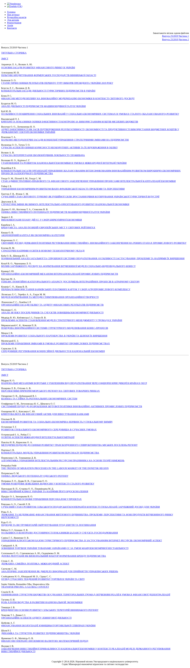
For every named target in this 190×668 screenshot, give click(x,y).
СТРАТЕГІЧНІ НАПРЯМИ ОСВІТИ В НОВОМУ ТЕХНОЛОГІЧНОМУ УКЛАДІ (42, 250)
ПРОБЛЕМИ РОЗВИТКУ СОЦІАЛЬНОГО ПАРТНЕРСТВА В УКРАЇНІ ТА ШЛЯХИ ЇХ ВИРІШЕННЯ (54, 336)
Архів (10, 25)
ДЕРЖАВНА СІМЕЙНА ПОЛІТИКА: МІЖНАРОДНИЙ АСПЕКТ (35, 563)
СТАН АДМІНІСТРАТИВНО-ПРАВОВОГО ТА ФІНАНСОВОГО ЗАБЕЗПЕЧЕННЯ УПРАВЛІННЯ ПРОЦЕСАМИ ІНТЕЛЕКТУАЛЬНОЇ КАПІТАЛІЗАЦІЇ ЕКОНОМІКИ (88, 181)
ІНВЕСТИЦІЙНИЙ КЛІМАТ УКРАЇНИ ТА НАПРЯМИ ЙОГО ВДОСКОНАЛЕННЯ (44, 491)
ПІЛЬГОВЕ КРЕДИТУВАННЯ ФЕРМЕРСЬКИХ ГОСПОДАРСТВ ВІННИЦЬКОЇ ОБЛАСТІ (48, 75)
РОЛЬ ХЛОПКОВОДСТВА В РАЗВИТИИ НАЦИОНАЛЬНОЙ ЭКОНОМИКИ (42, 602)
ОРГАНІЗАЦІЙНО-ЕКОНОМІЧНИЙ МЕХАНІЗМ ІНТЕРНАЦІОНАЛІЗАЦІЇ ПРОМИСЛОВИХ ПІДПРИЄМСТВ (59, 274)
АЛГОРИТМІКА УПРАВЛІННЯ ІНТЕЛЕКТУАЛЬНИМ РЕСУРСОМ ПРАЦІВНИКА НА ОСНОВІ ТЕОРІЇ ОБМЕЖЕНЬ (62, 460)
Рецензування (14, 22)
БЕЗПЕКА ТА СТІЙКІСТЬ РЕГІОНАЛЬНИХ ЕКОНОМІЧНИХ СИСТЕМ (39, 398)
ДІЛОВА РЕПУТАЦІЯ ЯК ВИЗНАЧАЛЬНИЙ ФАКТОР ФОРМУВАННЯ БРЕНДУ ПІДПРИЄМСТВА (53, 556)
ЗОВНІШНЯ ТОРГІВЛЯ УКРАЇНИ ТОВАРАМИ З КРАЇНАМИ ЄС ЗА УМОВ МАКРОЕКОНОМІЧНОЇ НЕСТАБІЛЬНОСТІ (64, 548)
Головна (11, 12)
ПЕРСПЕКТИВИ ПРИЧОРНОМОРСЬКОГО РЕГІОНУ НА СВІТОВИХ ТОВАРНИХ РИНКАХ (50, 391)
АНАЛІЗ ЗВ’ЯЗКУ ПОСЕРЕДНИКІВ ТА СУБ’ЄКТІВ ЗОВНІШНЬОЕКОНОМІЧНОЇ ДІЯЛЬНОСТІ (52, 312)
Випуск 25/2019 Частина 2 (175, 39)
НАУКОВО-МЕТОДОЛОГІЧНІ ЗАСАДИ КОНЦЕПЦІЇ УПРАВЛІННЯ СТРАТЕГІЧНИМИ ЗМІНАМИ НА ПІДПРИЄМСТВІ (65, 140)
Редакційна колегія (16, 17)
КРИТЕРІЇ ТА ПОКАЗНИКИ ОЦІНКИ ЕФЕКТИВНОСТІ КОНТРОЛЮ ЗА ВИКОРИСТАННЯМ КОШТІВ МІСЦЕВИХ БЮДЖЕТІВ (69, 121)
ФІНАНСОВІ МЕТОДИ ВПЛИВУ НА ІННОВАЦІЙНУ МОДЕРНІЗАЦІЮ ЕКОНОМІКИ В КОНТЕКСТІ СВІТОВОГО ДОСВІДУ (68, 98)
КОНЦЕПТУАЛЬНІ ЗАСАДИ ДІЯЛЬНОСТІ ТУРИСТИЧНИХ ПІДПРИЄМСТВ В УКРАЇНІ (48, 91)
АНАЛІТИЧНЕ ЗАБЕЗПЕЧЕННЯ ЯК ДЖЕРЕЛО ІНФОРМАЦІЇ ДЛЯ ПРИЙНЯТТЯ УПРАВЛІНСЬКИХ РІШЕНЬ (59, 571)
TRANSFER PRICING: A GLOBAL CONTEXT (25, 587)
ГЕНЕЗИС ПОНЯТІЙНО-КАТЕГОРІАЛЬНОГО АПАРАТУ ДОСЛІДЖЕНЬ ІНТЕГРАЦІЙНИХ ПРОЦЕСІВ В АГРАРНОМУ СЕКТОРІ (70, 281)
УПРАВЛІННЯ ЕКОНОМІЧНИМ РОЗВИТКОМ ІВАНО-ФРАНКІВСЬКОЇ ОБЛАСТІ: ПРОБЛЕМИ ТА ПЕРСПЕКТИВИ (63, 189)
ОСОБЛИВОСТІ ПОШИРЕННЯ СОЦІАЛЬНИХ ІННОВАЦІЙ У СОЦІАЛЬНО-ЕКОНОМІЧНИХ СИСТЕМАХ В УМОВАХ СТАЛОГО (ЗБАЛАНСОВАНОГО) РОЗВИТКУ (90, 114)
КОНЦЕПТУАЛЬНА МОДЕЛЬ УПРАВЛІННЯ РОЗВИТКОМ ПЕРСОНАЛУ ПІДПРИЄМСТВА (50, 453)
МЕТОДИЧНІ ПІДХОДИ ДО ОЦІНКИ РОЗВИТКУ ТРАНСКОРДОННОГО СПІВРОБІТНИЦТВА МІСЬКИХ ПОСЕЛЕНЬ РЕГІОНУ (69, 445)
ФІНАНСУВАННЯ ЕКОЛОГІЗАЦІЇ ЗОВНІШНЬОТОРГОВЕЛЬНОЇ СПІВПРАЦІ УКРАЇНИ (48, 625)
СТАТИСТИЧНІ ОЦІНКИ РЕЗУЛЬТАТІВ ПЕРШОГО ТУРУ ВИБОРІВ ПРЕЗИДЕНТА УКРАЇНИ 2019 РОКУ (57, 83)
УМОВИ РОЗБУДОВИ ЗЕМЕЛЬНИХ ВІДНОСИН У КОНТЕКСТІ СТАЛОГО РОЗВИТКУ (47, 483)
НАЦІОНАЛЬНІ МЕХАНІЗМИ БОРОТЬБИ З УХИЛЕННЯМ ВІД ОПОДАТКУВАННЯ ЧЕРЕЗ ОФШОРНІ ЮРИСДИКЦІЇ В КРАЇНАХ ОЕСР (74, 383)
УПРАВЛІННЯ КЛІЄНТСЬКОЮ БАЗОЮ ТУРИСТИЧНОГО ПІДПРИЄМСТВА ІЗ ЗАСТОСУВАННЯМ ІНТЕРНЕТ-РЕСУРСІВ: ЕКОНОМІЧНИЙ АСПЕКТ (81, 540)
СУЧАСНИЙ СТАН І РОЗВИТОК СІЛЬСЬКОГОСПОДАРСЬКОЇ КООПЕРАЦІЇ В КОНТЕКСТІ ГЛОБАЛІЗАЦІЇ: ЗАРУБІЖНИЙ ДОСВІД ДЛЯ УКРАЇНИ (80, 507)
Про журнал (13, 14)
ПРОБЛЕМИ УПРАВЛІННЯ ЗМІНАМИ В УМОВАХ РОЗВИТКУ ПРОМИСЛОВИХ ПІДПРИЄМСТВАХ (55, 343)
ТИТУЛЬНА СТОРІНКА (14, 53)
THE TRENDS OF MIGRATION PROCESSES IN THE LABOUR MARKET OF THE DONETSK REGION (55, 468)
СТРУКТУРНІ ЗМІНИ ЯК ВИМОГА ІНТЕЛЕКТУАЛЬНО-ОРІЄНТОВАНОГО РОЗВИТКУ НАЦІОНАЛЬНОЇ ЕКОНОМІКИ (65, 204)
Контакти (12, 28)
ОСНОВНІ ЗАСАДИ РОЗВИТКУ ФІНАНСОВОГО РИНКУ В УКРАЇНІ (38, 67)
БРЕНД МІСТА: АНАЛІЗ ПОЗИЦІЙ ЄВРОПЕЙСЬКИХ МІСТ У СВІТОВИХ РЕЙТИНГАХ (48, 227)
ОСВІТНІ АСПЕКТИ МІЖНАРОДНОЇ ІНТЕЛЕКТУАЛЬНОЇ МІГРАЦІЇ (37, 437)
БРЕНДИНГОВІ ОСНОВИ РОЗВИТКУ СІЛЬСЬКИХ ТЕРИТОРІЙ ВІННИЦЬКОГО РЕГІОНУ (49, 610)
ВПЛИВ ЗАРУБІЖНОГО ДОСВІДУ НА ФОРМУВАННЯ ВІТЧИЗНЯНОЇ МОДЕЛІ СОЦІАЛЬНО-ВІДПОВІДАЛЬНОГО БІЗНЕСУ (68, 266)
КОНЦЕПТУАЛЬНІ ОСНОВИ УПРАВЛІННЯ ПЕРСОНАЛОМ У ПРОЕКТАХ (41, 499)
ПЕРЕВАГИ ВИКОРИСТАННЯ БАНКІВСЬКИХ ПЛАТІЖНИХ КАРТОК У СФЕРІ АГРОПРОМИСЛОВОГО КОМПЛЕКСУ (65, 289)
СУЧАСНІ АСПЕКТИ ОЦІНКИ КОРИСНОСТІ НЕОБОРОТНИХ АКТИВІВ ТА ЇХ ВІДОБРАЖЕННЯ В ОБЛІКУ (59, 147)
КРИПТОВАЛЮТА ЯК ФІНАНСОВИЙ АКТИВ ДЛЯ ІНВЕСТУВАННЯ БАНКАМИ (45, 414)
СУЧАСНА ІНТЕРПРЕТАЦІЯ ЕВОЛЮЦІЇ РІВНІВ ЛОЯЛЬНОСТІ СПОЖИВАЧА (43, 155)
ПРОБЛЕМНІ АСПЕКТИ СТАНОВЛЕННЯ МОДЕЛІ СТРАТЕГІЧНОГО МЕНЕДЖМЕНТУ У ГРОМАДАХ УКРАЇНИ (61, 320)
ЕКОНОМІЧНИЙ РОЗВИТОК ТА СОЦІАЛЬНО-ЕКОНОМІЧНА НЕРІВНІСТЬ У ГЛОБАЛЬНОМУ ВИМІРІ (56, 422)
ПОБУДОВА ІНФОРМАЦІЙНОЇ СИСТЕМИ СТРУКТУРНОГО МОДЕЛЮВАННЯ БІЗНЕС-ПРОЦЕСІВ (54, 328)
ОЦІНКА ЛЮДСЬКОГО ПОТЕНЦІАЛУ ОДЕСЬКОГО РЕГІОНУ (34, 476)
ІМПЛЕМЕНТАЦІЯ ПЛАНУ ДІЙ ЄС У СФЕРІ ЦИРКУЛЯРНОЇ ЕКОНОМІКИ (41, 220)
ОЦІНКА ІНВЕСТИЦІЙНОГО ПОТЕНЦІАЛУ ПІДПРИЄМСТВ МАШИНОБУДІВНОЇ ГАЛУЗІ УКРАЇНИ (55, 212)
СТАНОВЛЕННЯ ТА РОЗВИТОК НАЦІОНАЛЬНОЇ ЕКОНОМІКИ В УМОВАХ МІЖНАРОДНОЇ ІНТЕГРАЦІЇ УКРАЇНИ (64, 163)
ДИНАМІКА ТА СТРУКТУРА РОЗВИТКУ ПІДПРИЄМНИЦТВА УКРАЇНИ (40, 633)
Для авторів (13, 20)
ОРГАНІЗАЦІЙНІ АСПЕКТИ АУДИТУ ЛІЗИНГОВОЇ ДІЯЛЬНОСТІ (36, 618)
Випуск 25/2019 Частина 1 (175, 36)
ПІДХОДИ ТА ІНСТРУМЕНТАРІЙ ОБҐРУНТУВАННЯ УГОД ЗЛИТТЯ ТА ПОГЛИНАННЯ (48, 525)
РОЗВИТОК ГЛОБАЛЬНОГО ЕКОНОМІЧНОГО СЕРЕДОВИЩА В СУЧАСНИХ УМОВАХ (49, 429)
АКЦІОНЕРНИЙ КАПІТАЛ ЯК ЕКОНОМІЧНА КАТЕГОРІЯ (33, 235)
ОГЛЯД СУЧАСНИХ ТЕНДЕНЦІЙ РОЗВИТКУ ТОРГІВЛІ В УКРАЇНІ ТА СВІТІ (42, 579)
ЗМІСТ (4, 58)
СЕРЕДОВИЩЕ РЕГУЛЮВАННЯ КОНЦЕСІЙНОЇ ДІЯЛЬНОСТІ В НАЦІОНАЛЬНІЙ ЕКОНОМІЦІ (53, 351)
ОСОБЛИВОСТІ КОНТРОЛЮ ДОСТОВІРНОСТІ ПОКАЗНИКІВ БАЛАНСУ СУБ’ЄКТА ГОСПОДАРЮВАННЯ (59, 533)
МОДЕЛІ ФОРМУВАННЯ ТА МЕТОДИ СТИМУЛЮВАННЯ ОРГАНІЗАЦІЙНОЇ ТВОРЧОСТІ (50, 297)
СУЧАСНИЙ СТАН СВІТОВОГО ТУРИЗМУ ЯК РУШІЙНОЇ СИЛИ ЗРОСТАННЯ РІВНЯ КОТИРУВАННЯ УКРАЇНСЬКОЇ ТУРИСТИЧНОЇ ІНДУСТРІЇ (80, 196)
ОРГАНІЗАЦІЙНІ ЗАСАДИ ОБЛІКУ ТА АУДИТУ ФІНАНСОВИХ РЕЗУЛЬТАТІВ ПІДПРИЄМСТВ (52, 305)
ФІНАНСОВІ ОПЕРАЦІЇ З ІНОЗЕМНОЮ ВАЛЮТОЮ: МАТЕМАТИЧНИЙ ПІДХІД (44, 641)
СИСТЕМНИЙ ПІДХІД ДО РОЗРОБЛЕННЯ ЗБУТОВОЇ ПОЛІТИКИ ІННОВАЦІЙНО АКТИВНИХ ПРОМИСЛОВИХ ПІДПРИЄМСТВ (71, 406)
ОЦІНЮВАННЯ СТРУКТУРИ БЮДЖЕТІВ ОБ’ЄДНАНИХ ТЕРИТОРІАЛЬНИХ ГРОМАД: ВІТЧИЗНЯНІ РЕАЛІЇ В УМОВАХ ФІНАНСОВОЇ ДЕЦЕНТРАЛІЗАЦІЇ (85, 594)
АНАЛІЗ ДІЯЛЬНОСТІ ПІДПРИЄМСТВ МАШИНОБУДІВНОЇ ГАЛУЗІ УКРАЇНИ (43, 106)
